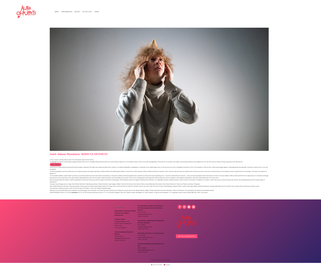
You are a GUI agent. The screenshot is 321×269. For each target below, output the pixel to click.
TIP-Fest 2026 (87, 11)
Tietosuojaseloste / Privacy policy (160, 260)
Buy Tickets (55, 164)
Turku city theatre (202, 192)
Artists (77, 11)
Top (317, 265)
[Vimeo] (193, 207)
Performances (66, 11)
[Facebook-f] (180, 207)
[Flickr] (189, 207)
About (57, 11)
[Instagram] (184, 207)
